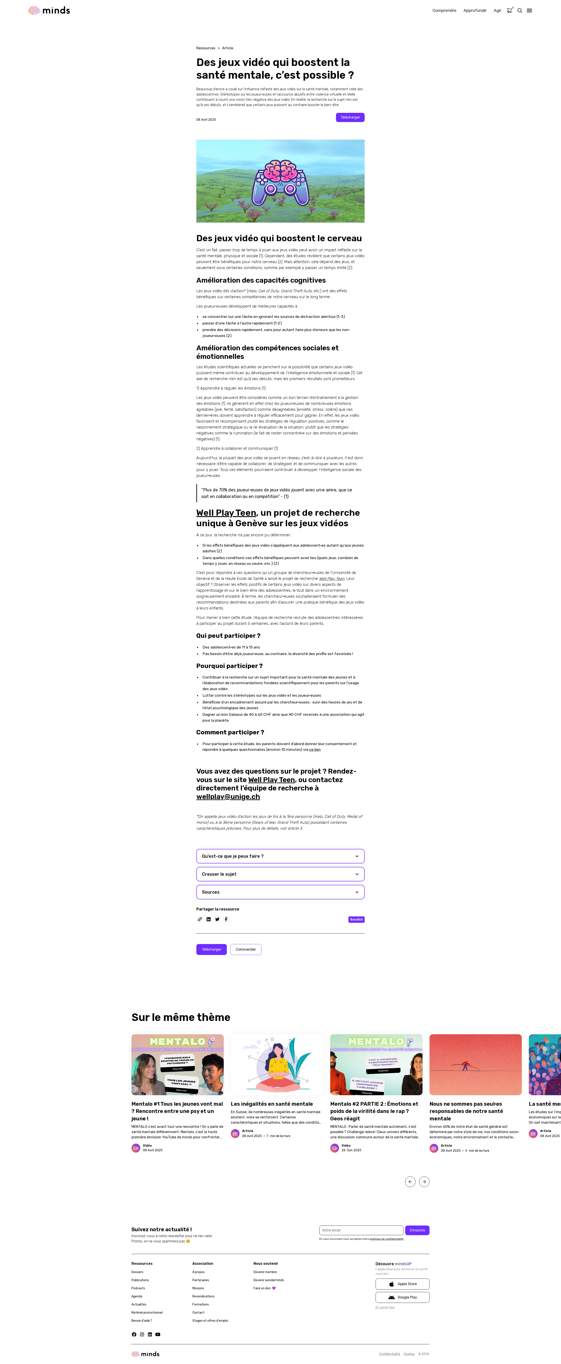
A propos (198, 1272)
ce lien (315, 749)
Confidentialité (389, 1354)
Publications (140, 1280)
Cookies (409, 1354)
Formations (200, 1304)
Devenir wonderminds (269, 1280)
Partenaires (200, 1280)
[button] (280, 856)
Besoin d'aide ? (141, 1321)
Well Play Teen (226, 513)
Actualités (138, 1304)
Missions (198, 1288)
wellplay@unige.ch (228, 796)
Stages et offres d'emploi (210, 1321)
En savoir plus (385, 1307)
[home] (49, 10)
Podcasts (138, 1288)
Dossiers (137, 1272)
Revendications (203, 1296)
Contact (198, 1312)
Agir (497, 10)
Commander (246, 949)
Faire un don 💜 (265, 1288)
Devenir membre (265, 1272)
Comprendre (444, 10)
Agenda (136, 1296)
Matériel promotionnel (147, 1312)
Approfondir (475, 10)
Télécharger (350, 117)
